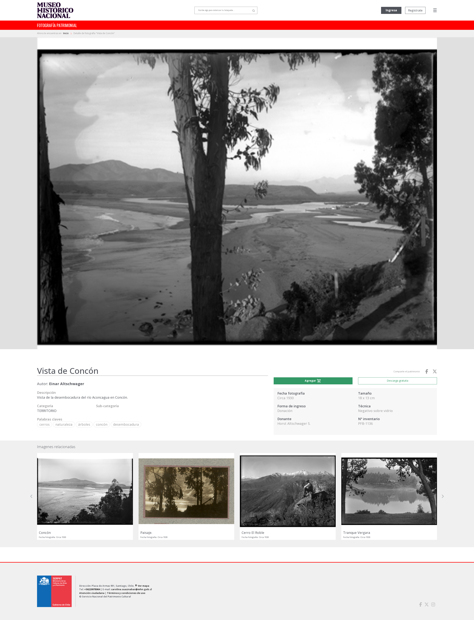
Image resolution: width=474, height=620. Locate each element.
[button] (31, 496)
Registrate (415, 10)
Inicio (66, 33)
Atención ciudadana (91, 593)
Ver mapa (142, 585)
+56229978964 (92, 589)
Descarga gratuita (397, 380)
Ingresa (391, 10)
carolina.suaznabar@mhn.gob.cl (131, 589)
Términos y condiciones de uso (126, 593)
